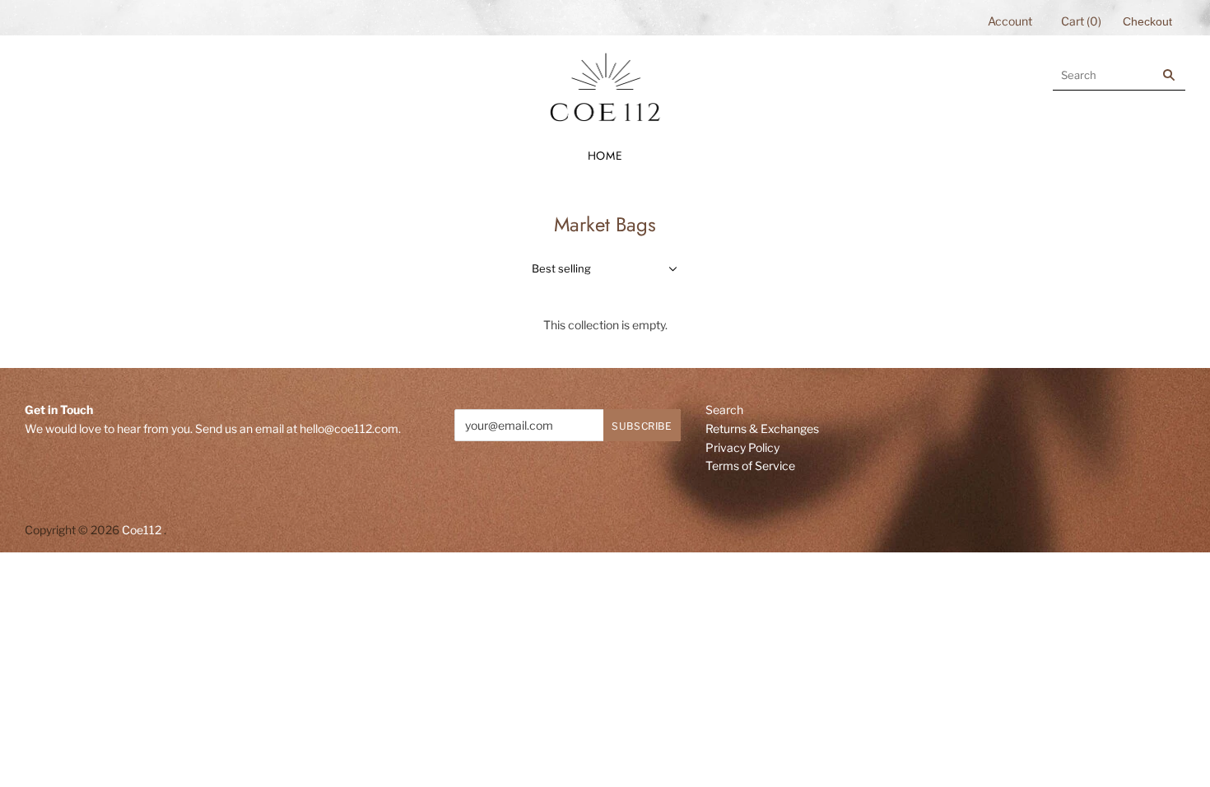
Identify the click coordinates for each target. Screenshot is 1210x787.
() (1081, 21)
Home (605, 155)
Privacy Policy (742, 447)
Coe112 (141, 530)
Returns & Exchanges (762, 428)
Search (724, 410)
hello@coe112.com (349, 428)
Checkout (1147, 21)
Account (1010, 21)
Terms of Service (750, 466)
